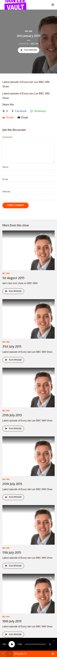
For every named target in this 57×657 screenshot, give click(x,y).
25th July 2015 (12, 415)
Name (5, 167)
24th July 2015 (12, 484)
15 (4, 644)
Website (6, 191)
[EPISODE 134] (28, 250)
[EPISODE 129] (28, 593)
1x (50, 644)
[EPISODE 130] (28, 524)
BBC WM (28, 31)
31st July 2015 (11, 346)
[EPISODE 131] (28, 456)
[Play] (12, 644)
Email (5, 179)
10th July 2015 (12, 621)
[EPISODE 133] (28, 318)
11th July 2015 (11, 552)
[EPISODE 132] (28, 387)
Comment (7, 137)
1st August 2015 (13, 278)
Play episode (30, 50)
